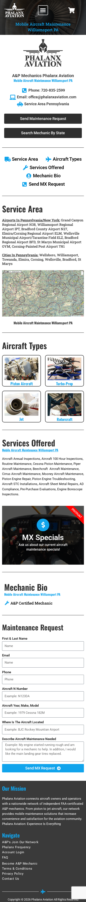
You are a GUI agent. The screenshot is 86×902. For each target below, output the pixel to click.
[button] (43, 10)
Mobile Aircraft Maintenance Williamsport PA (30, 450)
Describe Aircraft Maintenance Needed (29, 739)
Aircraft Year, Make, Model (20, 705)
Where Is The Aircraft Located (23, 722)
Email (6, 655)
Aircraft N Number (15, 689)
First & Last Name (14, 638)
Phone (6, 672)
